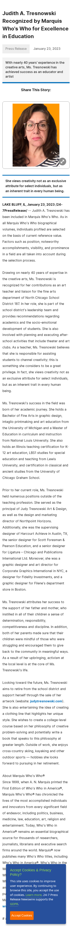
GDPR (14, 904)
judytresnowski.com (46, 701)
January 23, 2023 (46, 48)
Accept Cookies (21, 915)
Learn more (34, 895)
